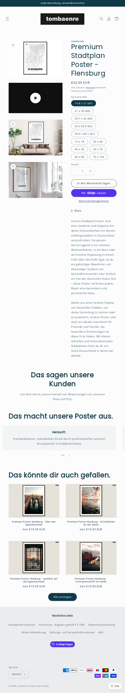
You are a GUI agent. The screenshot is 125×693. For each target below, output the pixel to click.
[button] (7, 18)
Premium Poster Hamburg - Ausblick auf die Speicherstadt (34, 580)
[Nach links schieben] (55, 455)
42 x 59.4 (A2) (84, 126)
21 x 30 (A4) (82, 110)
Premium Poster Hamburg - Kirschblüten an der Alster (91, 523)
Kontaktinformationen (22, 624)
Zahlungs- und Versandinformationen (72, 632)
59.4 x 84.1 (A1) (85, 133)
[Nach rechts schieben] (69, 455)
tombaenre (22, 686)
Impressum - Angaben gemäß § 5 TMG (62, 624)
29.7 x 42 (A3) (84, 118)
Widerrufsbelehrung (34, 632)
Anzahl (75, 164)
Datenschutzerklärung (101, 624)
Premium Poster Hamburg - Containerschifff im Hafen (91, 580)
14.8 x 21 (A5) (84, 103)
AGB (100, 632)
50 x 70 (98, 149)
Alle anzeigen (62, 597)
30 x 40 (98, 141)
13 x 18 (79, 141)
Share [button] (77, 210)
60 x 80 (79, 156)
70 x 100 (98, 156)
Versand (90, 87)
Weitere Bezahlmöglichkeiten (94, 201)
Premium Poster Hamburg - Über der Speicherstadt (34, 523)
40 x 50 (79, 149)
